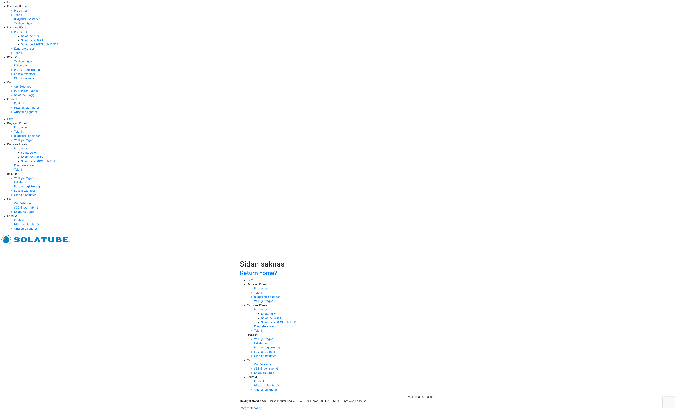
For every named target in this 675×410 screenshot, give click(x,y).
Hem (10, 2)
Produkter (20, 10)
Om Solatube (22, 86)
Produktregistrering (27, 69)
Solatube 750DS (32, 40)
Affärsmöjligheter (25, 112)
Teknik (18, 15)
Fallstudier (21, 65)
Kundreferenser (24, 48)
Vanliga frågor (23, 23)
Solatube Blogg (24, 95)
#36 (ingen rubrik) (26, 90)
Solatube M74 (30, 36)
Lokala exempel (24, 74)
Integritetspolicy (251, 408)
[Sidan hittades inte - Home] (35, 239)
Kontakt (19, 103)
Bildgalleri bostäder (27, 19)
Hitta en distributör (26, 107)
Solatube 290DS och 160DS (39, 44)
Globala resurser (25, 78)
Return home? (258, 273)
